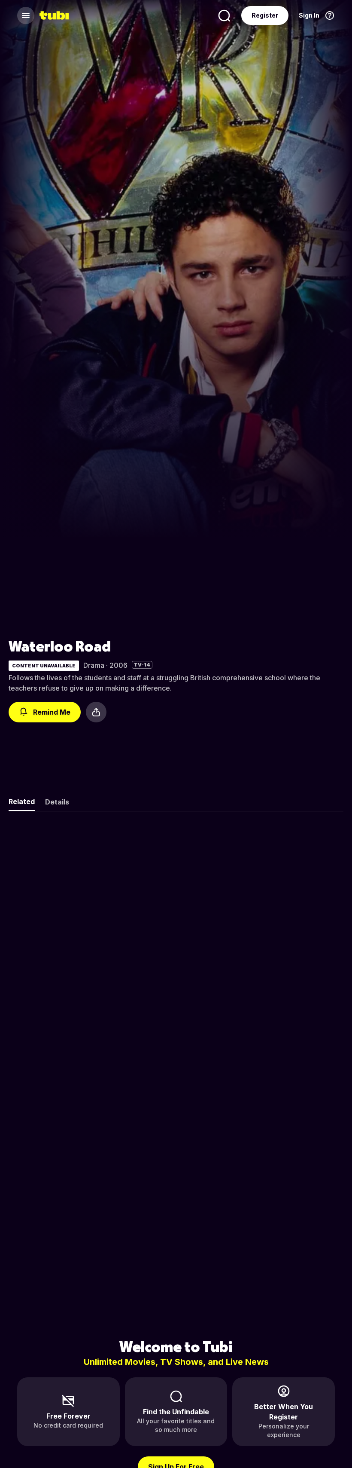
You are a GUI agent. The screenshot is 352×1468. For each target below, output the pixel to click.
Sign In (309, 15)
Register (265, 15)
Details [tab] (57, 802)
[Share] (96, 712)
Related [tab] (22, 801)
